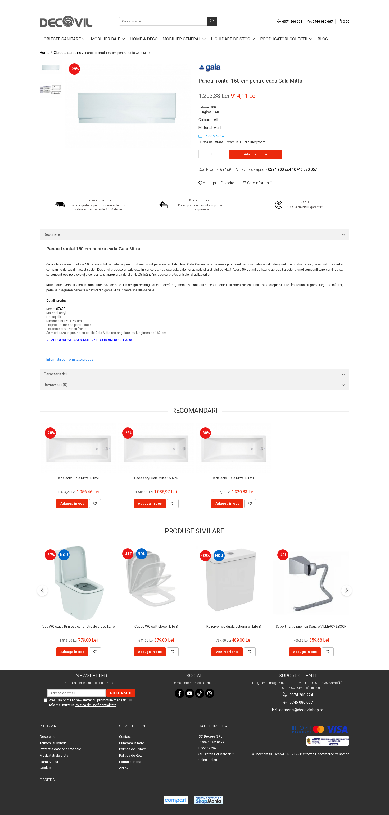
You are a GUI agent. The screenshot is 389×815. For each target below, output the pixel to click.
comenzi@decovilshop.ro (300, 709)
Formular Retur (130, 762)
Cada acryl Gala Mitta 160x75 (156, 478)
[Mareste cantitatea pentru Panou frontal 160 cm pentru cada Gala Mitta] (220, 154)
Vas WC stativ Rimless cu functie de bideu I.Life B (78, 628)
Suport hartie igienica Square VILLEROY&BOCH (311, 626)
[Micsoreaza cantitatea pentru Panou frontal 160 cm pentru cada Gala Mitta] (202, 154)
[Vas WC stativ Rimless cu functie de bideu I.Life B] (78, 583)
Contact (125, 737)
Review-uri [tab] (55, 384)
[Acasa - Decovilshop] (66, 21)
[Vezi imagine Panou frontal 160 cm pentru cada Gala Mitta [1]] (51, 90)
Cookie (45, 768)
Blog (323, 39)
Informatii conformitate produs (69, 359)
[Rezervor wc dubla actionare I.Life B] (233, 583)
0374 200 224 (300, 695)
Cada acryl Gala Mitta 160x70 (78, 478)
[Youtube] (189, 693)
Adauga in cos (256, 154)
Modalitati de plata (54, 755)
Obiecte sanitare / (69, 52)
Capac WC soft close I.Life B (156, 626)
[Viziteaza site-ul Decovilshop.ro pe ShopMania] (208, 800)
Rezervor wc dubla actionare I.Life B (233, 626)
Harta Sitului (49, 762)
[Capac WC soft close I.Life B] (156, 583)
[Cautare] (212, 21)
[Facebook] (179, 693)
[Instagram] (209, 693)
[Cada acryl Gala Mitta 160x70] (78, 448)
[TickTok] (199, 693)
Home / (46, 52)
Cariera (47, 779)
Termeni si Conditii (53, 743)
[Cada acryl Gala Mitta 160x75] (156, 448)
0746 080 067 (300, 702)
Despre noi (48, 737)
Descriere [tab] (52, 234)
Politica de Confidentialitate (95, 705)
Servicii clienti (133, 726)
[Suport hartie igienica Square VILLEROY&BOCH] (311, 583)
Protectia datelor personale (60, 749)
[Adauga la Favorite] (95, 503)
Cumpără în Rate (131, 743)
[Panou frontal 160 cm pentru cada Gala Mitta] (128, 106)
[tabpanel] (128, 106)
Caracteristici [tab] (55, 374)
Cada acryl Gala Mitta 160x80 (233, 478)
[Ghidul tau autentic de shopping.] (176, 800)
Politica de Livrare (132, 749)
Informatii (50, 726)
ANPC (123, 768)
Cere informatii (259, 183)
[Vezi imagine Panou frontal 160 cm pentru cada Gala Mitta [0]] (51, 67)
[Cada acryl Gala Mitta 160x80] (233, 448)
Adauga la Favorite (218, 183)
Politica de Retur (131, 755)
